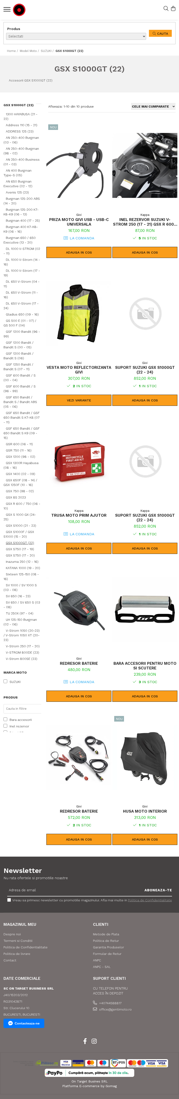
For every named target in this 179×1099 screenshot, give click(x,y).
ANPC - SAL (102, 967)
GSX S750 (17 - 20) (20, 555)
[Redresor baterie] (78, 609)
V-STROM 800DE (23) (22, 652)
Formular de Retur (107, 954)
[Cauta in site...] (166, 9)
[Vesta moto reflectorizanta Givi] (78, 313)
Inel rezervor (19, 726)
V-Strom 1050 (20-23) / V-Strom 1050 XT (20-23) (21, 635)
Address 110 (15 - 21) (21, 125)
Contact (9, 960)
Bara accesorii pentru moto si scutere (145, 665)
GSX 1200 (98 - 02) (20, 456)
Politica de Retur (106, 941)
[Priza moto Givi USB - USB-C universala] (78, 166)
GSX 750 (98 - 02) (20, 491)
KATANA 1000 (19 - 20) (23, 568)
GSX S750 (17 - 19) (20, 549)
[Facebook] (85, 1041)
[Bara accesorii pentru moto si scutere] (144, 609)
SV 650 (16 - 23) (18, 596)
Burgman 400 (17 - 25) (23, 220)
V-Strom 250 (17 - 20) (23, 646)
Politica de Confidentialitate (150, 900)
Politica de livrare (16, 954)
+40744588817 (110, 1003)
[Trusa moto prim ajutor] (78, 461)
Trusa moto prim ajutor (79, 515)
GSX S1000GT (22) (20, 543)
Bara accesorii (21, 720)
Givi (79, 215)
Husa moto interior (145, 811)
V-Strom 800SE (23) (21, 659)
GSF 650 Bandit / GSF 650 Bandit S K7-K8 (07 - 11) (21, 417)
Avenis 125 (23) (17, 192)
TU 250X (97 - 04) (19, 613)
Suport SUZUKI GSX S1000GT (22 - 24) (145, 369)
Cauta (162, 33)
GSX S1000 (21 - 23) (21, 525)
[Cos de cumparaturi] (173, 9)
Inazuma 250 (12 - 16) (22, 561)
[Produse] (7, 10)
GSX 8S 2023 (16, 497)
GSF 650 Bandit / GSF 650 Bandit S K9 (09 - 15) (21, 433)
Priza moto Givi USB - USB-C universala (79, 222)
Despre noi (12, 934)
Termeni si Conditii (17, 941)
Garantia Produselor (108, 947)
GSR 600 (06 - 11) (19, 444)
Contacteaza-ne (27, 1023)
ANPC (97, 960)
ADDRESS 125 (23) (20, 131)
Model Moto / (30, 51)
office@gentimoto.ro (115, 1009)
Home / (13, 51)
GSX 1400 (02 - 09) (20, 474)
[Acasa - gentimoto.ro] (31, 9)
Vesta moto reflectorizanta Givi (79, 369)
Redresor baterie (79, 663)
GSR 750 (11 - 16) (18, 450)
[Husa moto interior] (144, 757)
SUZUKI (15, 682)
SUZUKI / (48, 51)
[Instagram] (94, 1041)
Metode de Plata (106, 934)
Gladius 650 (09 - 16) (22, 314)
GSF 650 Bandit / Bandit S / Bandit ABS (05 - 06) (20, 401)
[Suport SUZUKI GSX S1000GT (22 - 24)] (144, 313)
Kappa (144, 215)
